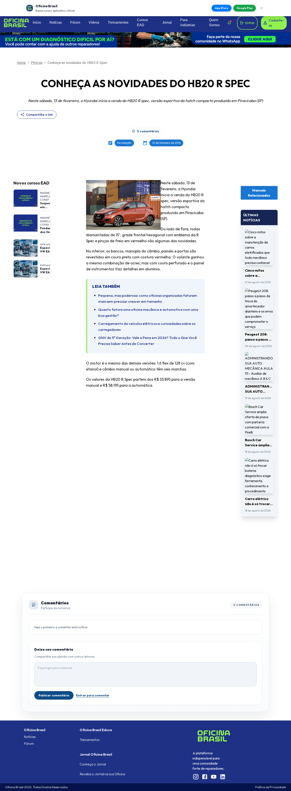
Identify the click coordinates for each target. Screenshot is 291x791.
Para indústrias (187, 22)
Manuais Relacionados (259, 192)
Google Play (244, 8)
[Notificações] (229, 23)
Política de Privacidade (270, 787)
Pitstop (37, 63)
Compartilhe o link (39, 115)
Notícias (55, 22)
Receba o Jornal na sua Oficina (102, 774)
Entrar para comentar (92, 695)
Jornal (167, 22)
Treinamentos (118, 22)
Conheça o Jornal (93, 764)
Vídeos (94, 22)
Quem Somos (214, 22)
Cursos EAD (142, 22)
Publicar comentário (54, 695)
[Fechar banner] (261, 8)
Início (37, 22)
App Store (221, 8)
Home (21, 63)
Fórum (75, 22)
